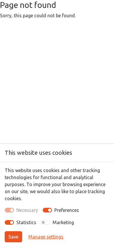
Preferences (66, 210)
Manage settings (45, 236)
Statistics (26, 222)
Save (13, 236)
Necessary (27, 210)
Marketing (63, 222)
